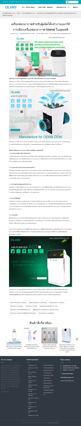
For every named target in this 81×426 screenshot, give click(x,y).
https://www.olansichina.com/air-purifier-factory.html (33, 294)
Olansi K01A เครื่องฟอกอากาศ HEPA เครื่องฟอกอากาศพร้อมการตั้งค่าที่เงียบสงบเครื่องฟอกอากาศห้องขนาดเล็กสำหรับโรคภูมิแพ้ (67, 348)
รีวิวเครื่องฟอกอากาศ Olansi (56, 302)
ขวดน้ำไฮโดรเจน (48, 373)
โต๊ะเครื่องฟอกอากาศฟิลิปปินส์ (46, 313)
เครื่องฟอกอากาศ (32, 365)
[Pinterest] (7, 392)
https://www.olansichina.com (61, 33)
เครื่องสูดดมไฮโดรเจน (49, 390)
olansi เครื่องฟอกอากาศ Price (18, 302)
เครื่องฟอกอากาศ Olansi (52, 292)
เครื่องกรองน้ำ (47, 378)
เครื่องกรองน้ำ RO (48, 380)
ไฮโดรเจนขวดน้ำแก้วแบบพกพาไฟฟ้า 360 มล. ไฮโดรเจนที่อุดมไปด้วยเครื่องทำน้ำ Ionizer (14, 346)
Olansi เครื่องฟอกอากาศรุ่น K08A (37, 302)
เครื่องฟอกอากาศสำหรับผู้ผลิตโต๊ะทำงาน (20, 309)
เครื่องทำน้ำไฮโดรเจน (49, 365)
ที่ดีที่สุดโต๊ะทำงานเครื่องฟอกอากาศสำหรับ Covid (45, 309)
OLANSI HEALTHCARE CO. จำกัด (48, 306)
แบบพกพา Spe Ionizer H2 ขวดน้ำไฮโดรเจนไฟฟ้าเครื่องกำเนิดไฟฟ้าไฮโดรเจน (49, 346)
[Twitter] (5, 392)
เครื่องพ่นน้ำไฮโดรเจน (49, 368)
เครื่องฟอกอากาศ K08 (31, 306)
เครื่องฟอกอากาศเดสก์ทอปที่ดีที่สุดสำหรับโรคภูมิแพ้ (23, 313)
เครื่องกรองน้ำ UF (48, 383)
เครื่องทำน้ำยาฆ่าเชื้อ (48, 375)
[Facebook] (2, 392)
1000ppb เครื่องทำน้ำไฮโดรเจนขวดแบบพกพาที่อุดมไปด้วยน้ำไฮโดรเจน (31, 346)
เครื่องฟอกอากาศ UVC (33, 415)
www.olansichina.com (67, 380)
